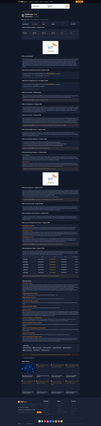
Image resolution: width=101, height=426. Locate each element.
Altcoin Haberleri (46, 406)
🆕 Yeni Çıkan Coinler (27, 347)
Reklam (72, 412)
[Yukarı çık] (98, 424)
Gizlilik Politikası (74, 408)
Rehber (51, 1)
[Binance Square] (61, 421)
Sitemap (72, 414)
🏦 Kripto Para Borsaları (57, 347)
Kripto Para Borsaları (60, 410)
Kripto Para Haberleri (47, 403)
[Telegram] (42, 421)
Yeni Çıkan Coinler (29, 11)
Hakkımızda (73, 403)
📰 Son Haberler (79, 1)
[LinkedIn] (53, 421)
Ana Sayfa (23, 11)
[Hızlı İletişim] (56, 421)
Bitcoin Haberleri (46, 405)
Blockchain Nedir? (60, 405)
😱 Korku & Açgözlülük (67, 347)
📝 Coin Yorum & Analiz (27, 350)
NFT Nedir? (59, 408)
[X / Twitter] (39, 421)
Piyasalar (46, 1)
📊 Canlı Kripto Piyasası (37, 347)
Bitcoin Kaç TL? (46, 412)
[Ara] (74, 2)
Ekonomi (36, 1)
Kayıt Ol (39, 412)
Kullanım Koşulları (74, 410)
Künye (72, 405)
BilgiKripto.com (23, 423)
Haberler (30, 1)
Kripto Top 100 (46, 410)
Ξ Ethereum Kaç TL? (45, 350)
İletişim (72, 406)
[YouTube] (45, 421)
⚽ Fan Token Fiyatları (47, 347)
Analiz (41, 1)
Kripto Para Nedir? (60, 403)
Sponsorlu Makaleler (47, 414)
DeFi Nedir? (59, 406)
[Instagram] (48, 421)
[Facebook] (50, 421)
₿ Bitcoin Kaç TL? (37, 350)
